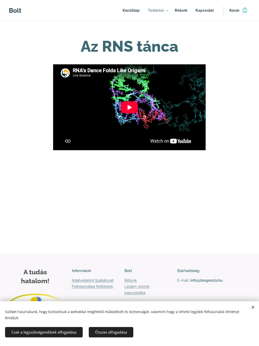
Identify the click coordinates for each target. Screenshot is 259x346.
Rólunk (130, 280)
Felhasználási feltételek (92, 286)
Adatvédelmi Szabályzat (93, 280)
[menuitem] (132, 10)
